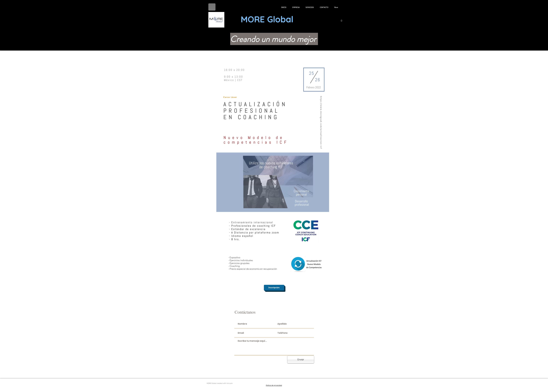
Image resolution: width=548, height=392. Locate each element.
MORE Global (267, 19)
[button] (341, 20)
